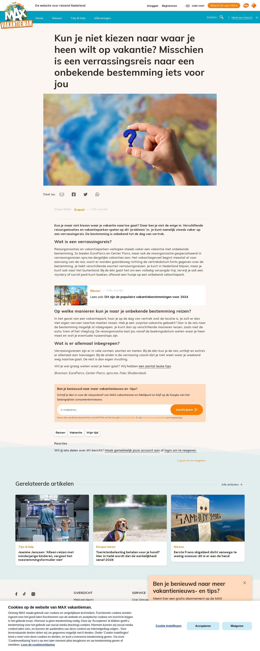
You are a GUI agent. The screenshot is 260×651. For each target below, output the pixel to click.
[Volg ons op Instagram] (33, 595)
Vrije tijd (92, 432)
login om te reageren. (180, 450)
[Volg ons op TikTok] (24, 595)
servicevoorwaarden (154, 417)
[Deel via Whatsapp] (97, 194)
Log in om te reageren (191, 460)
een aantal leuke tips (155, 366)
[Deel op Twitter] (85, 194)
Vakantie (76, 432)
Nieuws (95, 291)
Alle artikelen (230, 484)
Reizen (60, 432)
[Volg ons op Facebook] (16, 595)
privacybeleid (127, 417)
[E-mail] (62, 194)
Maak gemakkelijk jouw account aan (132, 450)
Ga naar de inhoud (130, 3)
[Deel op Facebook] (74, 194)
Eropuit (79, 209)
